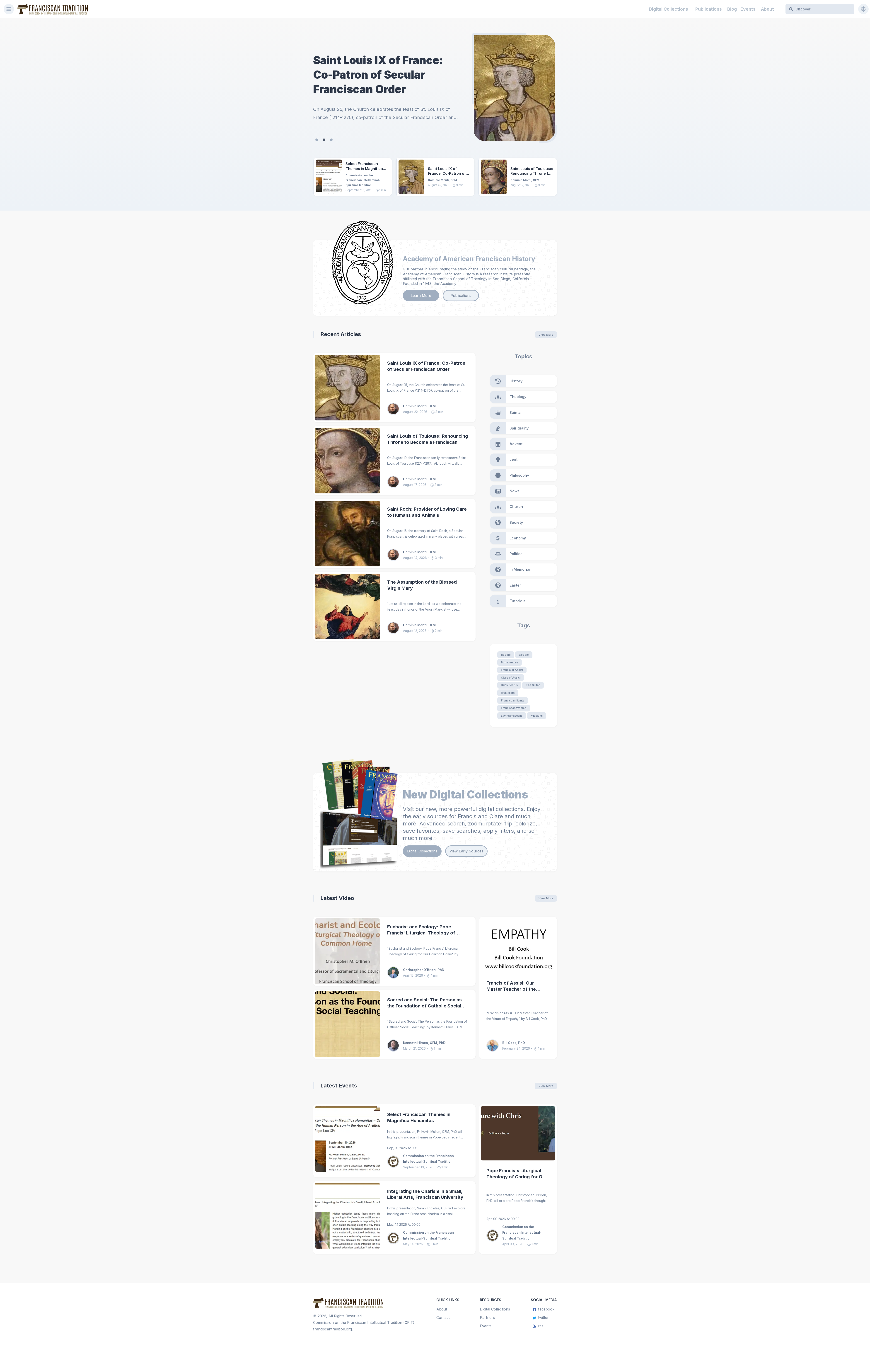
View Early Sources (466, 851)
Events (748, 9)
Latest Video (337, 898)
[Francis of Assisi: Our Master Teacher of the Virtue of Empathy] (518, 945)
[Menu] (9, 9)
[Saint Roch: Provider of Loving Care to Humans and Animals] (347, 533)
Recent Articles (340, 334)
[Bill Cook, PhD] (494, 1045)
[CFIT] (52, 9)
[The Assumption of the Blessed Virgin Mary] (347, 606)
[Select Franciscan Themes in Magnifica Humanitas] (329, 177)
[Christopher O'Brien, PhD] (395, 972)
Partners (487, 1317)
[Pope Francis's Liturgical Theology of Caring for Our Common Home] (518, 1133)
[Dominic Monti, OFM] (395, 409)
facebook (546, 1309)
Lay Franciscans (511, 715)
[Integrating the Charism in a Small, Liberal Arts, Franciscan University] (347, 1217)
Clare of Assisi (510, 677)
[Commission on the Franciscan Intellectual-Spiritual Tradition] (395, 1161)
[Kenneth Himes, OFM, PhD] (395, 1045)
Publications (708, 9)
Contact (443, 1317)
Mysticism (508, 692)
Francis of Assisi (512, 670)
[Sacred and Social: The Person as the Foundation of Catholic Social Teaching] (347, 1024)
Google (524, 654)
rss (540, 1326)
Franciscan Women (513, 708)
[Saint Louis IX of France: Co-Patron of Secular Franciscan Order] (411, 177)
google (506, 654)
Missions (537, 715)
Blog (732, 9)
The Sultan (533, 685)
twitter (543, 1317)
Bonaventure (509, 662)
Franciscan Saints (512, 700)
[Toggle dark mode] (863, 9)
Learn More (421, 295)
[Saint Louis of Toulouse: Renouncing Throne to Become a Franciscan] (514, 88)
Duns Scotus (509, 685)
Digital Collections (668, 9)
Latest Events (338, 1085)
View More (546, 334)
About (767, 9)
